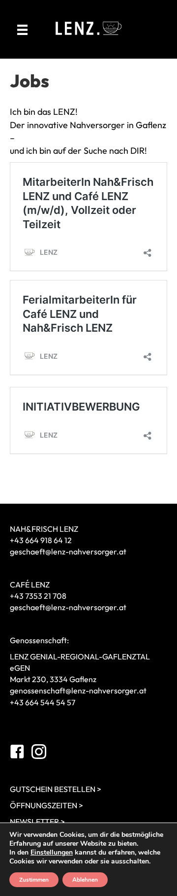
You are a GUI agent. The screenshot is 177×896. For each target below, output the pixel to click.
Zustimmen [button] (34, 880)
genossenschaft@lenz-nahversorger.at (78, 690)
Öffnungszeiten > (46, 805)
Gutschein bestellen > (55, 789)
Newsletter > (37, 822)
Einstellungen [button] (51, 852)
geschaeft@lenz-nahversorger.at (68, 551)
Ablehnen (85, 880)
